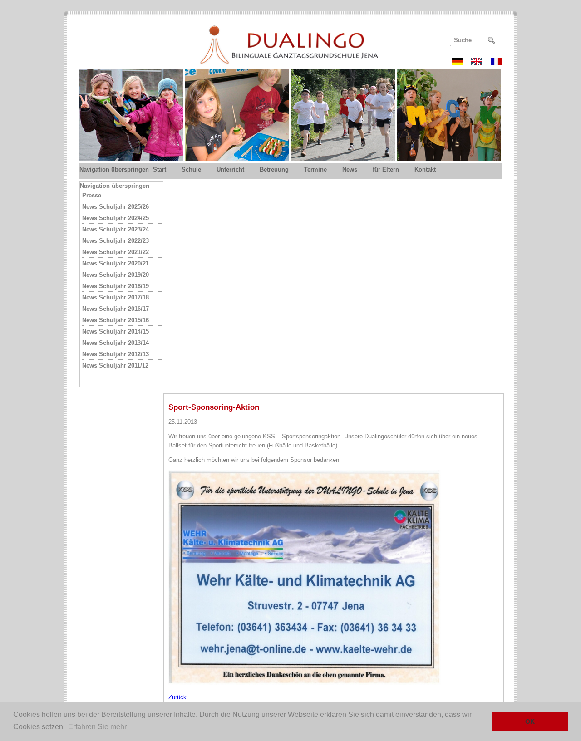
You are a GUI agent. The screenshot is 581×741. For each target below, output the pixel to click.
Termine (315, 169)
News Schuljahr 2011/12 (115, 365)
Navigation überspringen (114, 169)
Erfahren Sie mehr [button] (97, 727)
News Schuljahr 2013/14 (115, 342)
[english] (480, 62)
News (349, 169)
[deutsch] (460, 62)
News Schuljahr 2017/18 (115, 297)
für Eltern (386, 169)
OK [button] (530, 721)
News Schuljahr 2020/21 (115, 263)
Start (159, 169)
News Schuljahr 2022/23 (115, 240)
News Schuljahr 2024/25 (115, 218)
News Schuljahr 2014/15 (115, 331)
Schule (191, 169)
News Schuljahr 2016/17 (115, 308)
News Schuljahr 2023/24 (115, 229)
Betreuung (274, 169)
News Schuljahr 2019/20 (115, 274)
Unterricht (230, 169)
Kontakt (425, 169)
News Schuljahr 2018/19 (115, 286)
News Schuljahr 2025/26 (115, 206)
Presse (91, 195)
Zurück (177, 697)
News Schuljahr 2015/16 (115, 320)
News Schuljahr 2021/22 (115, 252)
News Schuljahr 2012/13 (115, 354)
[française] (496, 62)
